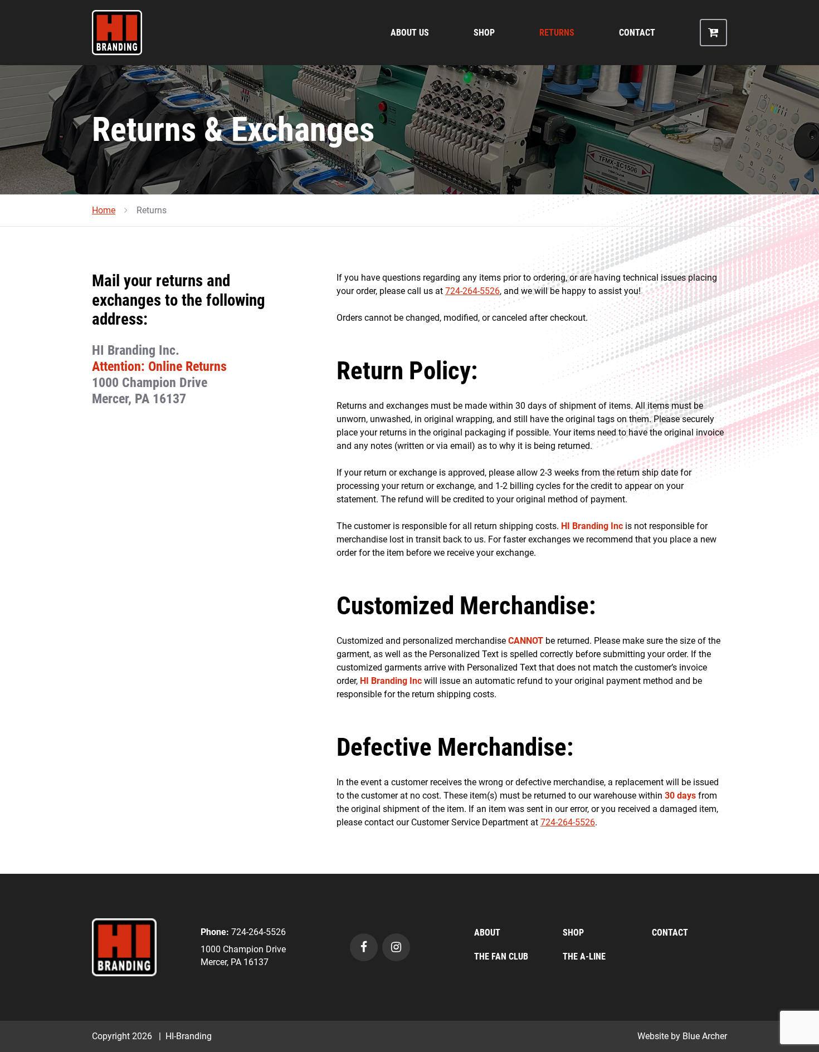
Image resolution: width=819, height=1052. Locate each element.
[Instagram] (396, 947)
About (487, 932)
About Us (410, 32)
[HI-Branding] (117, 32)
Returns (556, 32)
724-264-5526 (472, 291)
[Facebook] (364, 947)
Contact (637, 32)
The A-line (584, 956)
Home (103, 210)
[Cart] (713, 32)
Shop (484, 32)
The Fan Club (501, 956)
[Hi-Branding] (124, 946)
